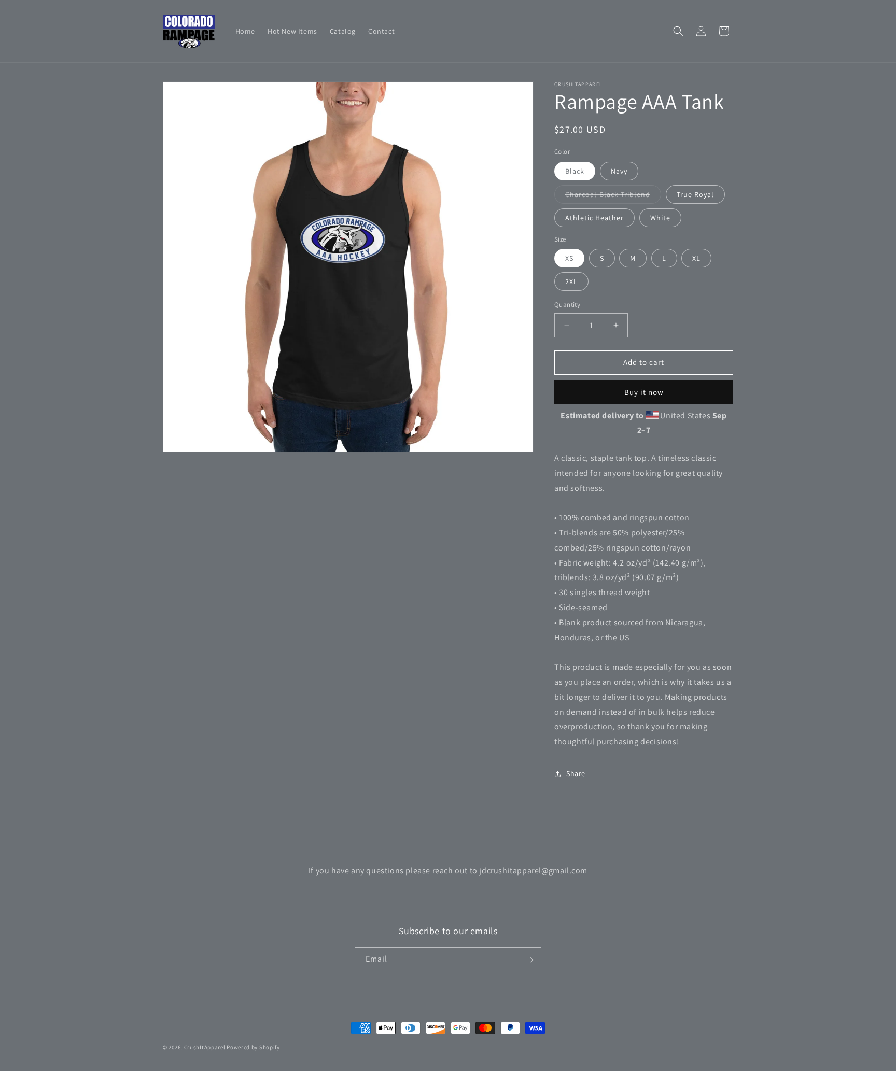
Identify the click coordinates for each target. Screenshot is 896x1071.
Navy (619, 171)
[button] (678, 31)
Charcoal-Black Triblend (613, 196)
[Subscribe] (529, 960)
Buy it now (644, 392)
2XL (571, 281)
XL (696, 258)
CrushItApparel (205, 1047)
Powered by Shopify (253, 1047)
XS (569, 258)
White (660, 217)
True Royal (695, 194)
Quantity (567, 304)
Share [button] (575, 773)
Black (574, 171)
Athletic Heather (594, 217)
